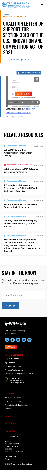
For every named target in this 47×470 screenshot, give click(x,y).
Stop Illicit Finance (12, 359)
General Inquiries (11, 436)
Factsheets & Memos (13, 397)
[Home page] (16, 4)
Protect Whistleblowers (14, 370)
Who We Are (10, 423)
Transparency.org (13, 333)
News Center (11, 416)
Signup (10, 305)
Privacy (7, 459)
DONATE (11, 346)
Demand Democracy (13, 366)
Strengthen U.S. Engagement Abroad (19, 373)
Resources (9, 393)
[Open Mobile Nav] (42, 5)
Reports (8, 409)
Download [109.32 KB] (30, 72)
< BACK (6, 14)
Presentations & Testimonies (16, 405)
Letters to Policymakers (14, 401)
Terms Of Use (10, 456)
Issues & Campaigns (14, 355)
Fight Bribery (10, 362)
